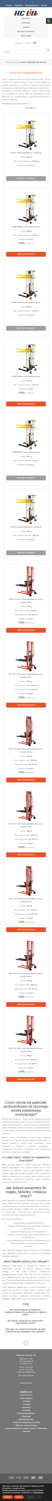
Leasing (26, 27)
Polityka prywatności (26, 1413)
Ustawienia (30, 1497)
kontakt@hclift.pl (29, 1372)
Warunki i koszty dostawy (26, 1425)
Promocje (26, 1407)
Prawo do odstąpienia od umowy (26, 1422)
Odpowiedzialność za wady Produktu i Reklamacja (26, 1428)
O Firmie (8, 5)
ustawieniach (38, 1492)
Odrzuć (18, 1497)
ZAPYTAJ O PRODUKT (26, 178)
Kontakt (44, 5)
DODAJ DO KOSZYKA (26, 254)
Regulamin (19, 5)
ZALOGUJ (18, 43)
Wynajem (26, 23)
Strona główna (27, 1398)
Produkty (26, 1410)
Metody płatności (32, 5)
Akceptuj (8, 1497)
